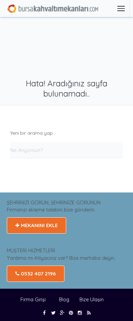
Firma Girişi (33, 300)
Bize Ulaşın (91, 300)
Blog (65, 300)
